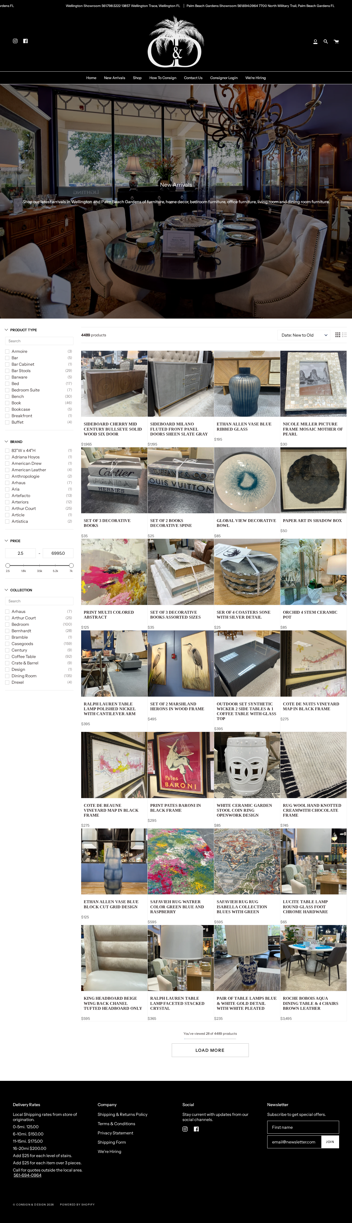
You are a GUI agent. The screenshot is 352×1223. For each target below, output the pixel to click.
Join (330, 1142)
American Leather (29, 469)
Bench (18, 396)
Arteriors (20, 501)
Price (15, 541)
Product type (23, 330)
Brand (16, 442)
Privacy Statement (115, 1132)
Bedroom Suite (26, 389)
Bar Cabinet (23, 364)
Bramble (20, 637)
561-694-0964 (27, 1175)
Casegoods (22, 643)
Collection (21, 590)
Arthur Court (24, 508)
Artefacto (21, 495)
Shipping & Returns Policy (122, 1114)
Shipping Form (112, 1142)
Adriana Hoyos (26, 456)
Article (18, 514)
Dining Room (24, 675)
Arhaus (19, 482)
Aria (16, 489)
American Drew (26, 463)
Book (16, 402)
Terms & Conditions (116, 1123)
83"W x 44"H (24, 450)
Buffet (17, 422)
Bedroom (20, 624)
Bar (15, 357)
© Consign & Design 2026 (33, 1204)
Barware (19, 377)
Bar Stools (21, 370)
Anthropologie (25, 476)
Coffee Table (24, 656)
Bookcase (21, 409)
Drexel (18, 682)
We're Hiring (109, 1151)
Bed (15, 383)
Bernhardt (21, 630)
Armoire (19, 351)
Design (18, 669)
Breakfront (22, 415)
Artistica (20, 521)
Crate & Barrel (25, 662)
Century (19, 650)
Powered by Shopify (77, 1204)
